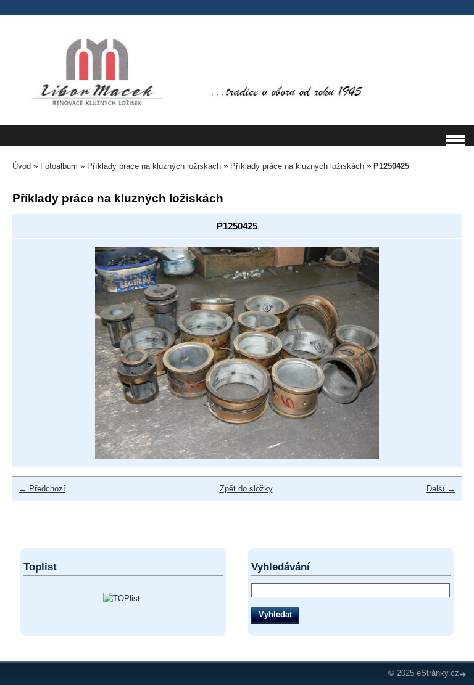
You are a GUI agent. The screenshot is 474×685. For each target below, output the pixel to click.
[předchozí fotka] (40, 353)
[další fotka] (434, 353)
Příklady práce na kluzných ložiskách (154, 166)
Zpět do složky (246, 488)
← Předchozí (42, 488)
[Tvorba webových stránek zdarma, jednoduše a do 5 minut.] (463, 674)
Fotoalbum (59, 166)
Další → (440, 488)
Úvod (21, 166)
